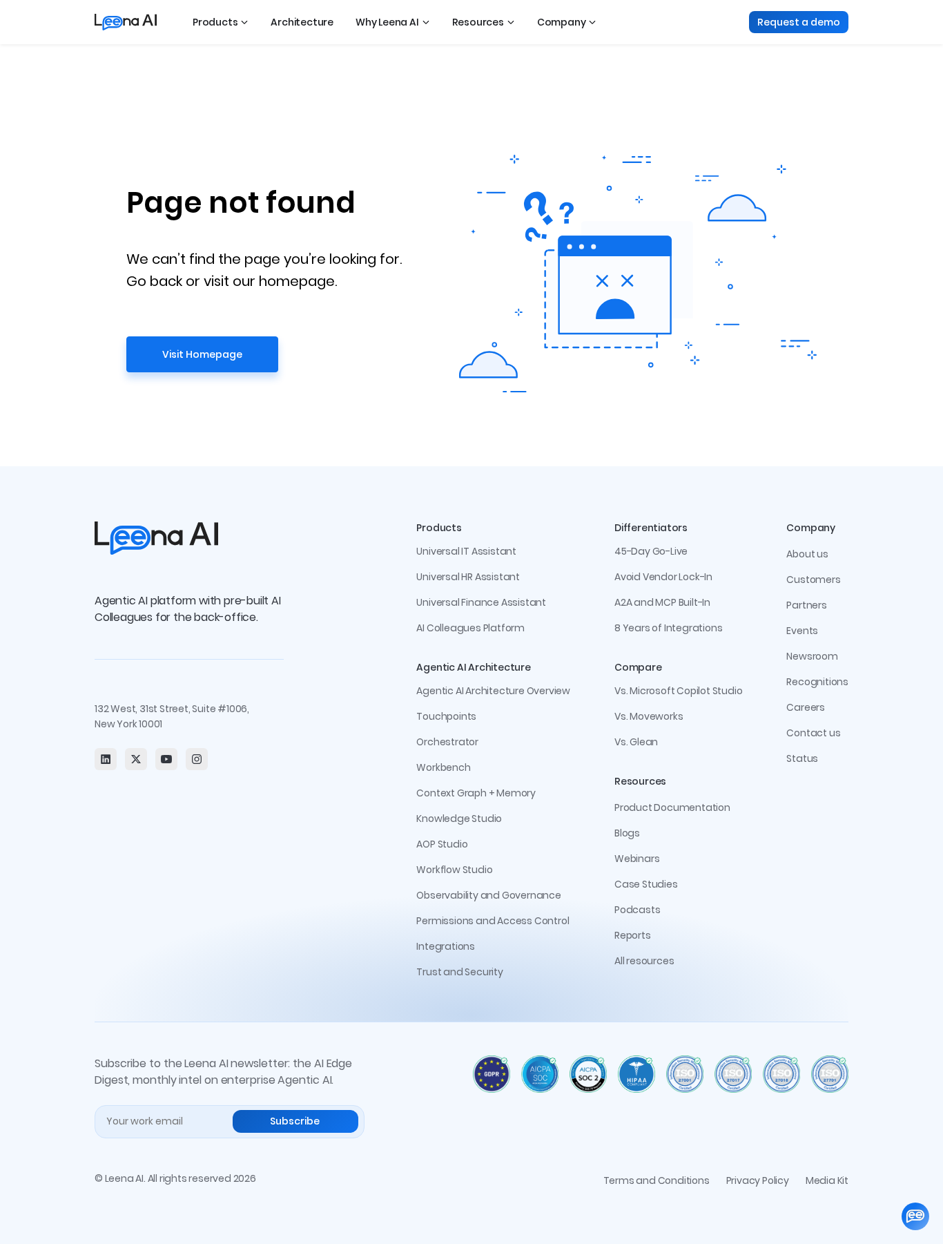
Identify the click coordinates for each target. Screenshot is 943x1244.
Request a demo (798, 22)
